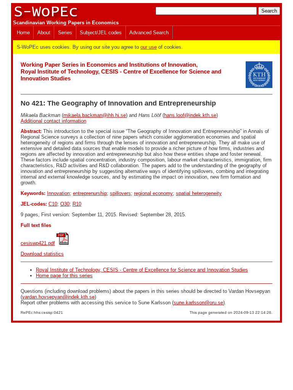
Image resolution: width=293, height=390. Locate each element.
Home (23, 32)
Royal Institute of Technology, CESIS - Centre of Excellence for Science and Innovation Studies (142, 270)
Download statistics (42, 254)
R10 (76, 204)
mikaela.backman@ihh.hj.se (94, 115)
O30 (64, 204)
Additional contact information (53, 121)
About (43, 32)
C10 (52, 204)
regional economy (153, 193)
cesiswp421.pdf (38, 243)
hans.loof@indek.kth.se (190, 115)
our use (148, 47)
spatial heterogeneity (199, 193)
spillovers (120, 193)
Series (65, 32)
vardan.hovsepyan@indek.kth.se (58, 297)
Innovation (58, 193)
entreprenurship (90, 193)
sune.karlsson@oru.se (198, 302)
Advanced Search (149, 32)
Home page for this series (64, 275)
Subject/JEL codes (101, 32)
